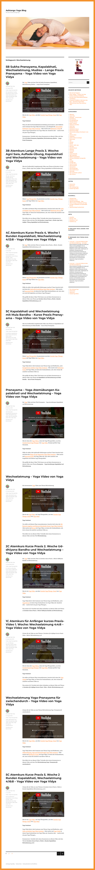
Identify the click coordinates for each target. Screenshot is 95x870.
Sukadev (71, 152)
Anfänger (11, 642)
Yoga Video (32, 115)
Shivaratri (71, 149)
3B (6, 176)
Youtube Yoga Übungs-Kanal (48, 115)
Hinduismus (72, 127)
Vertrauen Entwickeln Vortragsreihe (77, 158)
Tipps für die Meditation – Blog (76, 201)
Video (7, 90)
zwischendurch (9, 725)
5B (6, 92)
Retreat (34, 528)
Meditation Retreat (56, 210)
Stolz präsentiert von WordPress (30, 864)
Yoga (26, 82)
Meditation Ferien (34, 754)
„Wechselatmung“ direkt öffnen (55, 509)
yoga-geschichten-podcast (75, 172)
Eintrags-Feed (72, 218)
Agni (8, 176)
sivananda (71, 151)
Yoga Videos (35, 441)
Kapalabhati (10, 92)
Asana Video (72, 116)
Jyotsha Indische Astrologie (75, 137)
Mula (10, 334)
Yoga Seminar (72, 167)
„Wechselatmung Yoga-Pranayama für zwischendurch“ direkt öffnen (46, 736)
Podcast (71, 143)
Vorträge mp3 (72, 162)
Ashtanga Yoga (72, 198)
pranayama (8, 93)
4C (7, 254)
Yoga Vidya (41, 201)
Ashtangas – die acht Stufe (75, 117)
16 (6, 796)
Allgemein (71, 114)
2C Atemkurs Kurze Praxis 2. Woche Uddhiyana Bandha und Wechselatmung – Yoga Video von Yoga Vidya (34, 550)
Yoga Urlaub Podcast (74, 169)
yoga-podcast (72, 174)
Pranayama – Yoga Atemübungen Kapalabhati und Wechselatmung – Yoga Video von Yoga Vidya (33, 393)
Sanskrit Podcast (73, 148)
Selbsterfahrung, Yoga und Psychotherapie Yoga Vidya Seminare (40, 752)
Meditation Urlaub (55, 128)
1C (6, 642)
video (7, 94)
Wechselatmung (12, 94)
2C (6, 568)
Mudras (15, 92)
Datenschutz (72, 184)
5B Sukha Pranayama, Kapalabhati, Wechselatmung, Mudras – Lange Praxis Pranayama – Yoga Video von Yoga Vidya (35, 72)
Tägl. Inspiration (73, 155)
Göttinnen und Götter (74, 124)
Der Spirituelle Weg (73, 120)
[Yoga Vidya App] (78, 66)
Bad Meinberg (72, 119)
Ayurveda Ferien (29, 291)
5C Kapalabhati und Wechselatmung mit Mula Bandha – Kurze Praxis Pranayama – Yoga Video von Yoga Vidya (35, 315)
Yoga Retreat (26, 603)
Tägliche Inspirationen (74, 156)
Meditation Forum (73, 200)
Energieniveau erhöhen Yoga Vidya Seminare (34, 367)
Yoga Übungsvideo (13, 90)
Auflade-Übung (9, 177)
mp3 (70, 140)
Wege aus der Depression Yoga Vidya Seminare (43, 454)
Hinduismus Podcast (74, 129)
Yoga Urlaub (57, 831)
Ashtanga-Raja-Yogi (10, 86)
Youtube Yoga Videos (74, 188)
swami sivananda (73, 153)
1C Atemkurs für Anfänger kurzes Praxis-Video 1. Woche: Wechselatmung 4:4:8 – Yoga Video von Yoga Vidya (35, 624)
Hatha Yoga (72, 126)
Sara (16, 178)
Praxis (12, 93)
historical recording (73, 130)
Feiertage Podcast (73, 121)
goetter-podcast (73, 123)
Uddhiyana (14, 569)
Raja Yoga (71, 146)
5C (6, 333)
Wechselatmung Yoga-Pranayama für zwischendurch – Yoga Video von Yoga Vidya (34, 701)
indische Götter (72, 135)
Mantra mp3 (72, 139)
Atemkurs (12, 176)
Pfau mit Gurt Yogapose (74, 93)
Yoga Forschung (73, 164)
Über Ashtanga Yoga (73, 187)
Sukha (15, 93)
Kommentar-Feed (73, 220)
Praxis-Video (13, 644)
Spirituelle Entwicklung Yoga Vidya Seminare (42, 289)
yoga (7, 416)
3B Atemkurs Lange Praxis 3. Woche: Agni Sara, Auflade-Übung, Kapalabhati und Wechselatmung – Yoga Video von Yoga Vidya (34, 156)
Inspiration (71, 136)
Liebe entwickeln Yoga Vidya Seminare (33, 831)
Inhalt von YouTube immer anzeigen (44, 103)
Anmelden (71, 217)
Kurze (13, 256)
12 (6, 254)
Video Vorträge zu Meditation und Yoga (78, 203)
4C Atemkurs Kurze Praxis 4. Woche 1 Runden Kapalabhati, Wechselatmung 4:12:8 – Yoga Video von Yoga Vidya (33, 236)
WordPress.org (72, 221)
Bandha (9, 333)
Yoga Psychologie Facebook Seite (76, 207)
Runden (7, 257)
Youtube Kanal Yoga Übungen (30, 443)
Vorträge (71, 161)
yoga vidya (11, 97)
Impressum (72, 185)
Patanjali (71, 142)
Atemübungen (9, 411)
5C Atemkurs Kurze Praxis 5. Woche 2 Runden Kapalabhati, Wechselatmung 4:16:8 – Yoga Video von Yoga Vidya (33, 778)
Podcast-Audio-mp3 (74, 145)
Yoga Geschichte (73, 165)
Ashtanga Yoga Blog (16, 10)
